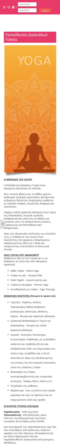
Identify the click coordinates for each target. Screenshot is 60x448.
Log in (45, 10)
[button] (9, 7)
